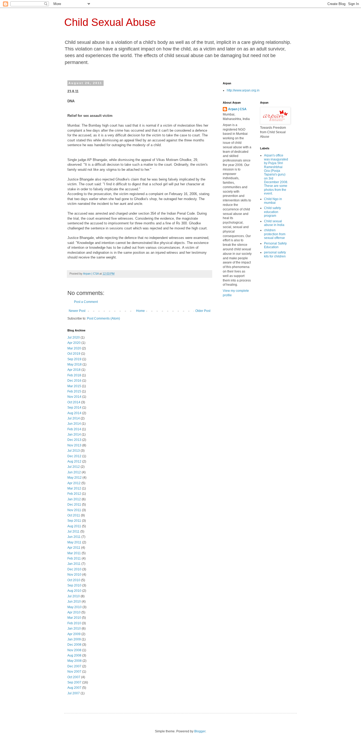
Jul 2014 (73, 418)
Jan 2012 (74, 499)
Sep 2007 (74, 682)
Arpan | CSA (237, 109)
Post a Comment (86, 302)
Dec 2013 (74, 440)
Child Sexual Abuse (110, 22)
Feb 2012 (74, 494)
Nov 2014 (74, 397)
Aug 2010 (74, 591)
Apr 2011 (73, 547)
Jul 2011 (73, 531)
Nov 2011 (74, 510)
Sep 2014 (74, 407)
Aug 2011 (74, 526)
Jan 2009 (74, 639)
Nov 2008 (74, 650)
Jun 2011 (74, 537)
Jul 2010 (73, 596)
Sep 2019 (74, 359)
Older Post (202, 311)
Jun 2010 (74, 601)
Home (140, 311)
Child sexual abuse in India (274, 223)
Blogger (199, 731)
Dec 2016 (74, 380)
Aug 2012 (74, 461)
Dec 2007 (74, 666)
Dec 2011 (74, 504)
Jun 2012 (74, 472)
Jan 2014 (74, 434)
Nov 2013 (74, 445)
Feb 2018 (74, 375)
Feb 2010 (74, 623)
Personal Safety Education (275, 245)
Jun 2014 (74, 424)
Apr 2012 (74, 483)
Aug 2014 (74, 413)
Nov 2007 (74, 671)
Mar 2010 (74, 618)
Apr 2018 (74, 370)
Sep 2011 (74, 521)
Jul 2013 (73, 450)
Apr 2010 (74, 612)
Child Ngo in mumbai (273, 201)
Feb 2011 (74, 558)
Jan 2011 (74, 564)
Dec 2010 (74, 569)
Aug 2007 (74, 688)
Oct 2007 (73, 677)
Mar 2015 (74, 386)
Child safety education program (272, 212)
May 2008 (74, 661)
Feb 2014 (74, 429)
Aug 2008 (74, 655)
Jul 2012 (73, 467)
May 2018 (74, 364)
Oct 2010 (73, 580)
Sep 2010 (74, 585)
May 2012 (74, 477)
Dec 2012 (74, 456)
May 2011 (74, 542)
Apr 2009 (74, 634)
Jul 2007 (73, 693)
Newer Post (77, 311)
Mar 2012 (74, 488)
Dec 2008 (74, 644)
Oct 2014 (73, 402)
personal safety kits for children (275, 254)
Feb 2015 (74, 391)
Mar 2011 (74, 553)
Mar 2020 (74, 348)
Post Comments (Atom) (103, 318)
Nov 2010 (74, 574)
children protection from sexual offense (274, 234)
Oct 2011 (73, 515)
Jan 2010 (74, 628)
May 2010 (74, 607)
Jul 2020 (73, 337)
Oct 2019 (73, 353)
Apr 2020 (74, 343)
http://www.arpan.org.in (243, 90)
